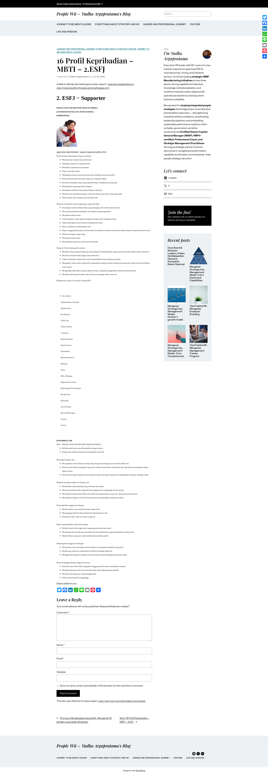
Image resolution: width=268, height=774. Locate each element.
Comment (63, 612)
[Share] (264, 56)
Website (61, 672)
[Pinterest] (264, 51)
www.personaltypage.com (95, 88)
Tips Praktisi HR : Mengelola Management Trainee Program (199, 350)
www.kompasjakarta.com (121, 84)
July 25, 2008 (98, 76)
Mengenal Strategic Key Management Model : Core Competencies (176, 350)
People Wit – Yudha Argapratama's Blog (94, 13)
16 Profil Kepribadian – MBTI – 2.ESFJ (95, 64)
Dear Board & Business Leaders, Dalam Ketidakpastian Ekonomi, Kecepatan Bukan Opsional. (176, 255)
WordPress (140, 770)
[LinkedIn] (264, 28)
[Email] (264, 45)
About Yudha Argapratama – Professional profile (79, 4)
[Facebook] (264, 23)
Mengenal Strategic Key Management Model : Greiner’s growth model (175, 313)
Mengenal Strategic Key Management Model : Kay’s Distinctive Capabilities (197, 273)
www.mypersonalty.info (69, 88)
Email (60, 658)
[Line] (264, 39)
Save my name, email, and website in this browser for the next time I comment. (101, 685)
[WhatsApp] (264, 34)
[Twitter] (264, 17)
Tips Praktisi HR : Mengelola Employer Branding (199, 310)
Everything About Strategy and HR (116, 49)
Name (61, 645)
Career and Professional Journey (76, 49)
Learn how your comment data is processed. (122, 701)
